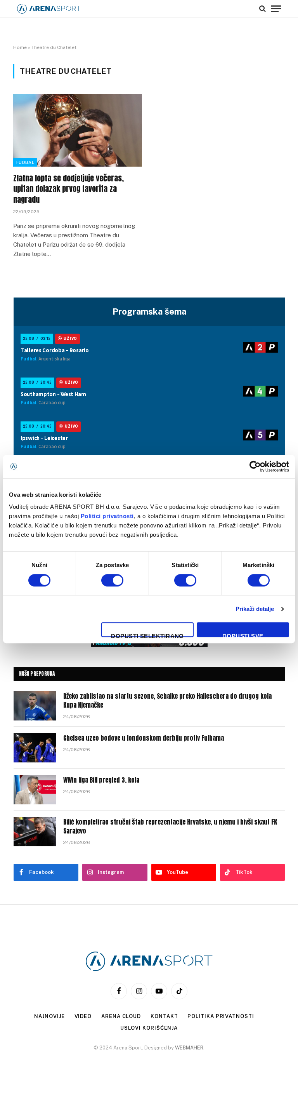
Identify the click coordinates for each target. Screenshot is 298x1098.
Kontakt (164, 1016)
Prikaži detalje (255, 609)
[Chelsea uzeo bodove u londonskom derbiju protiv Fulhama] (35, 747)
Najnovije (49, 1016)
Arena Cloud (121, 1016)
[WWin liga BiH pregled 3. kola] (35, 789)
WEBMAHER (189, 1048)
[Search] (262, 8)
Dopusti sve (242, 635)
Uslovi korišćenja (149, 1028)
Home (20, 47)
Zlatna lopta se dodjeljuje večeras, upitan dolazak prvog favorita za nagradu (68, 189)
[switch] (112, 580)
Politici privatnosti (107, 516)
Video (83, 1016)
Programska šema (149, 311)
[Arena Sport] (49, 8)
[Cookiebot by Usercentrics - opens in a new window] (255, 466)
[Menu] (276, 8)
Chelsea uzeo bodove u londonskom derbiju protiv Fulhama (143, 738)
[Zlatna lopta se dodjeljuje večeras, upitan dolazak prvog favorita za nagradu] (77, 130)
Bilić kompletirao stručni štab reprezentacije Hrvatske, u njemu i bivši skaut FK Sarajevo (170, 826)
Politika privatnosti (220, 1016)
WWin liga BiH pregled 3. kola (101, 780)
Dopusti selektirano (147, 635)
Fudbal (25, 162)
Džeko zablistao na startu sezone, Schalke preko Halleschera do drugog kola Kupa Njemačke (167, 701)
